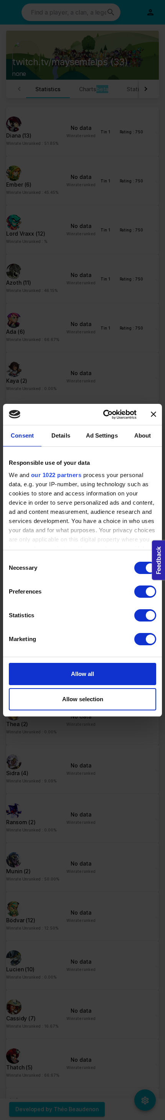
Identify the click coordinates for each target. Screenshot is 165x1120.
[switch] (145, 591)
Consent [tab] (22, 435)
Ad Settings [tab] (102, 435)
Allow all (82, 674)
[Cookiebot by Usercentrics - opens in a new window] (104, 415)
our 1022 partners (56, 475)
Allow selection (82, 699)
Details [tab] (60, 435)
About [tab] (142, 435)
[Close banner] (153, 414)
